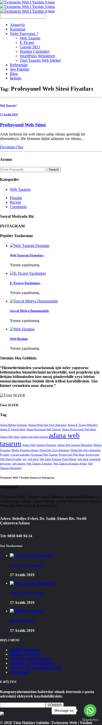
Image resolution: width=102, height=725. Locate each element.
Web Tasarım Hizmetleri (27, 593)
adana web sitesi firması (34, 436)
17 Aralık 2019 (9, 114)
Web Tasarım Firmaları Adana (70, 463)
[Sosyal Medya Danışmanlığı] (34, 301)
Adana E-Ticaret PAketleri (83, 425)
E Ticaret (27, 42)
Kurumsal (17, 29)
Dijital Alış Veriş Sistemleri (54, 450)
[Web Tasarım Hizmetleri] (32, 583)
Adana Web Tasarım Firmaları (39, 445)
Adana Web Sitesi (10, 436)
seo (24, 459)
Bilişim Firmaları (22, 621)
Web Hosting (19, 339)
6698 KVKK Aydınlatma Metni (36, 668)
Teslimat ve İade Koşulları (31, 663)
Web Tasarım (30, 38)
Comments (18, 207)
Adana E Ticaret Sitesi (12, 429)
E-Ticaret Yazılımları (25, 283)
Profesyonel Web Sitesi (23, 124)
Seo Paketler (19, 69)
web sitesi (32, 459)
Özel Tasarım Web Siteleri (40, 60)
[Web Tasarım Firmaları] (30, 245)
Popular (16, 198)
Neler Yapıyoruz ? (24, 33)
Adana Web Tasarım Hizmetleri (75, 445)
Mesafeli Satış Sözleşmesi (30, 659)
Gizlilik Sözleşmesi (25, 650)
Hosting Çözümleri (35, 51)
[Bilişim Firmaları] (26, 611)
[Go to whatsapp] (90, 710)
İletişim (15, 78)
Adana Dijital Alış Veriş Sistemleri (47, 425)
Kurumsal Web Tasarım (44, 454)
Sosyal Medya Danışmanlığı (29, 311)
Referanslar (19, 65)
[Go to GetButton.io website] (90, 720)
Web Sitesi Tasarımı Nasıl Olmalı (57, 459)
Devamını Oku (11, 147)
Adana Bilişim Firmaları (13, 425)
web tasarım (19, 463)
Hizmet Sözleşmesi (25, 654)
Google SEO (30, 47)
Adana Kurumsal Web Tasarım (43, 429)
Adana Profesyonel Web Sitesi (79, 429)
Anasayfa (17, 25)
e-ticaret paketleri (20, 454)
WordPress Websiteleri (37, 56)
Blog (14, 74)
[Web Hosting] (22, 329)
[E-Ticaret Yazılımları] (28, 273)
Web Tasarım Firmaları (27, 255)
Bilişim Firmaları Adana (24, 450)
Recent (15, 202)
